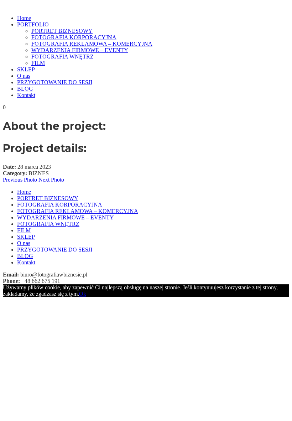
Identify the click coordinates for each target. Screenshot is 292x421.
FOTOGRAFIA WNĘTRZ (62, 57)
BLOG (25, 89)
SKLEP (26, 69)
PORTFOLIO (33, 24)
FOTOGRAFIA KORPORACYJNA (73, 37)
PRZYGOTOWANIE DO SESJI (54, 82)
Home (24, 18)
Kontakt (26, 95)
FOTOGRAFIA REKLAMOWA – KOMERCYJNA (91, 44)
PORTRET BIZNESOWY (62, 31)
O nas (23, 76)
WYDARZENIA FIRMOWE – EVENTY (79, 50)
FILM (38, 63)
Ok (82, 294)
